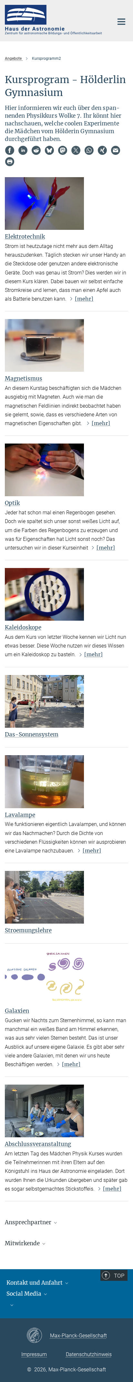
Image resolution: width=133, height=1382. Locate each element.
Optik (12, 503)
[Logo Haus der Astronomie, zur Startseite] (54, 20)
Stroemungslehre (28, 930)
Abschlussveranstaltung (38, 1144)
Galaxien (17, 1010)
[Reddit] (36, 150)
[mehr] (84, 298)
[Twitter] (76, 150)
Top (119, 1275)
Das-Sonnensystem (31, 734)
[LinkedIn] (23, 150)
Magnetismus (23, 378)
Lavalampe (20, 815)
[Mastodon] (62, 150)
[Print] (10, 161)
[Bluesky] (49, 150)
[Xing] (102, 150)
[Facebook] (10, 150)
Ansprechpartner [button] (29, 1222)
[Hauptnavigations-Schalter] (121, 21)
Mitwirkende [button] (23, 1243)
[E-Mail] (115, 150)
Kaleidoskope (23, 627)
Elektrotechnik (25, 236)
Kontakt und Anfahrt (35, 1283)
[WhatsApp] (89, 150)
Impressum (34, 1354)
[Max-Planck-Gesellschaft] (38, 1336)
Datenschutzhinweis (89, 1354)
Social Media (24, 1294)
